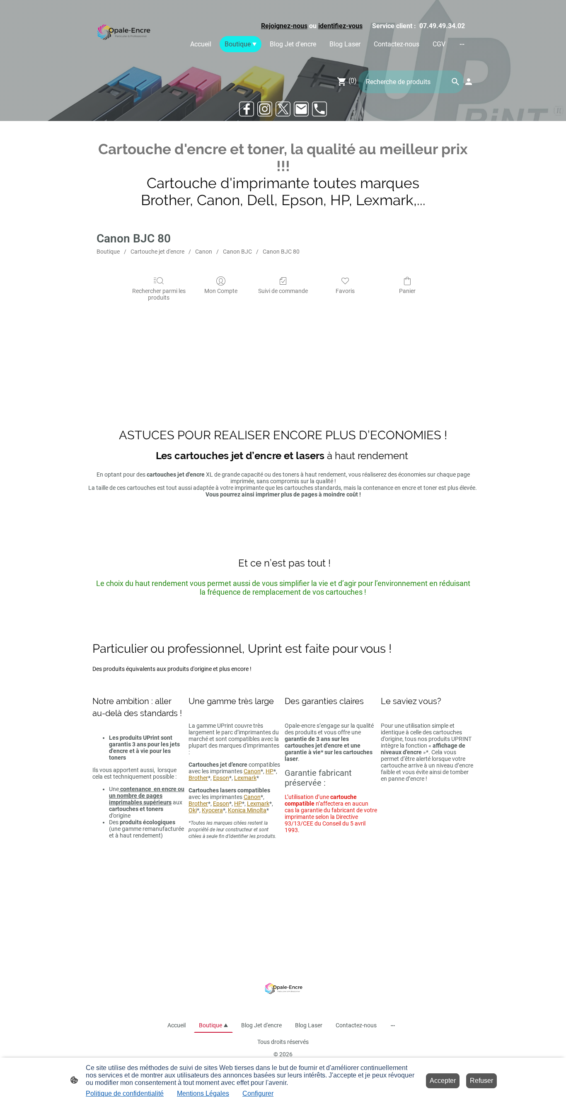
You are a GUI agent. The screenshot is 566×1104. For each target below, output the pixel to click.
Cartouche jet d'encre (157, 251)
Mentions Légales (203, 1093)
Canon (203, 251)
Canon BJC (237, 251)
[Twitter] (283, 109)
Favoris (345, 291)
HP (269, 771)
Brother (198, 778)
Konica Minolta (247, 810)
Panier (407, 291)
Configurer (257, 1093)
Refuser (481, 1080)
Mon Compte (220, 291)
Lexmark (245, 778)
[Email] (301, 109)
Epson (221, 778)
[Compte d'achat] (469, 82)
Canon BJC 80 (281, 251)
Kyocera (212, 810)
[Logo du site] (122, 33)
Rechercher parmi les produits (159, 294)
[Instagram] (264, 109)
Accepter (443, 1080)
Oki (193, 810)
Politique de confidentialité (125, 1093)
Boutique (108, 251)
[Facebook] (246, 109)
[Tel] (319, 109)
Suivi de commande (283, 291)
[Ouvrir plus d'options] (462, 44)
